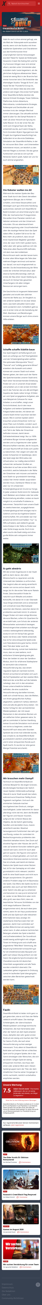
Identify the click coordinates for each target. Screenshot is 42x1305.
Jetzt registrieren (17, 1125)
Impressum (7, 1284)
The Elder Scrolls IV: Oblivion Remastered (15, 1158)
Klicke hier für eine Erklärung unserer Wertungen (21, 1100)
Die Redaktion (8, 1291)
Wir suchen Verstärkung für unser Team (21, 1264)
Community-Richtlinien (13, 1298)
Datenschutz (8, 1287)
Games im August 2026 (13, 1229)
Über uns (6, 1294)
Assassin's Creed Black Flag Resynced (19, 1194)
